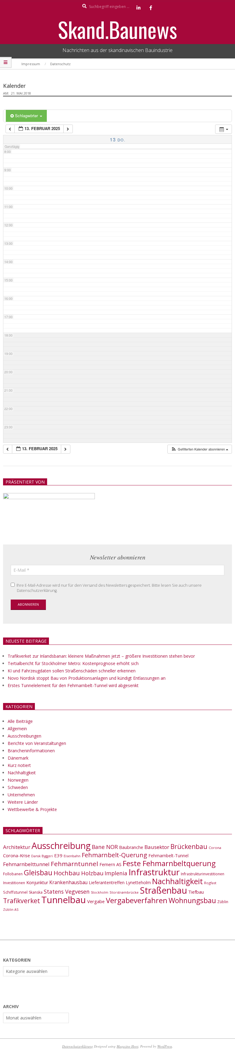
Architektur (16, 847)
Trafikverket (21, 900)
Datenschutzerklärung (77, 1046)
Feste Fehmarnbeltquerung (169, 863)
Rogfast (210, 882)
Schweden (18, 787)
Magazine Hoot (127, 1046)
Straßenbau (163, 890)
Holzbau (92, 873)
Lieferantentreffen (107, 882)
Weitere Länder (23, 802)
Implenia (116, 873)
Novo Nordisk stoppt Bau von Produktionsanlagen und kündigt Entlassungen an (87, 678)
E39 (58, 855)
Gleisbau (38, 872)
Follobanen (13, 874)
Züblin (222, 901)
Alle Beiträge (20, 721)
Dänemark (18, 758)
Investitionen (14, 882)
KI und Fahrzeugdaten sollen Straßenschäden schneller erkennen (72, 671)
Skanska (36, 892)
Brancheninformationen (31, 750)
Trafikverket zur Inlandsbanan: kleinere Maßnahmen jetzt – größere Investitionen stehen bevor (101, 656)
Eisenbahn (72, 856)
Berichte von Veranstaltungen (37, 743)
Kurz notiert (19, 765)
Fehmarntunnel (74, 863)
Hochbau (67, 873)
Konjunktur (37, 882)
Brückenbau (188, 846)
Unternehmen (21, 795)
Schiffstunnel (15, 892)
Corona (215, 847)
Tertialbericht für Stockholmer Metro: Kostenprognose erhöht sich (73, 663)
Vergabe (96, 901)
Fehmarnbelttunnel (26, 864)
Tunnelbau (63, 900)
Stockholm (99, 892)
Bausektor (156, 847)
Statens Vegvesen (67, 891)
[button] (199, 449)
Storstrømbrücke (124, 892)
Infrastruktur (154, 872)
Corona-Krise (16, 855)
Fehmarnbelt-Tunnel (168, 855)
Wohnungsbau (192, 900)
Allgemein (17, 728)
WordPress (164, 1046)
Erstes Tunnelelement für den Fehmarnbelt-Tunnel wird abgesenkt (73, 685)
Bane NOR (105, 847)
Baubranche (131, 847)
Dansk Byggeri (42, 856)
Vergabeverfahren (136, 900)
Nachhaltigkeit (22, 773)
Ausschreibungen (24, 736)
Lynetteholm (138, 882)
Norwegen (18, 780)
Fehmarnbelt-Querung (114, 855)
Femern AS (110, 864)
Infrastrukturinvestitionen (202, 874)
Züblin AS (10, 909)
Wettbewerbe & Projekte (32, 809)
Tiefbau (196, 892)
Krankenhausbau (68, 882)
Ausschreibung (61, 845)
